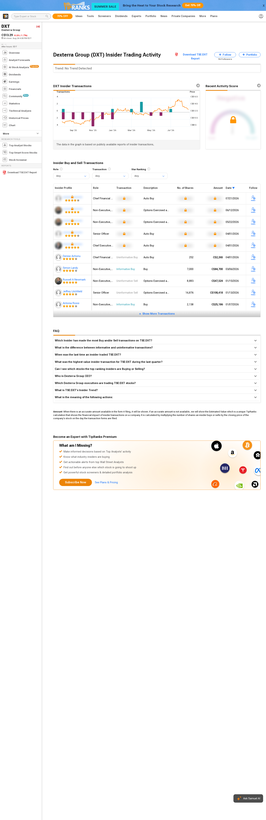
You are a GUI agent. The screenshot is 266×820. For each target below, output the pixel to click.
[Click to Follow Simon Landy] (253, 269)
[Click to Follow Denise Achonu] (253, 257)
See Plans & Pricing (106, 482)
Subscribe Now (75, 482)
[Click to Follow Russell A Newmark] (253, 281)
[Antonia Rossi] (59, 304)
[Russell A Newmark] (59, 281)
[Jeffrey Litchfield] (59, 292)
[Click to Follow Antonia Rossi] (253, 304)
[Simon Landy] (59, 269)
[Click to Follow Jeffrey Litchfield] (253, 293)
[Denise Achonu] (59, 257)
